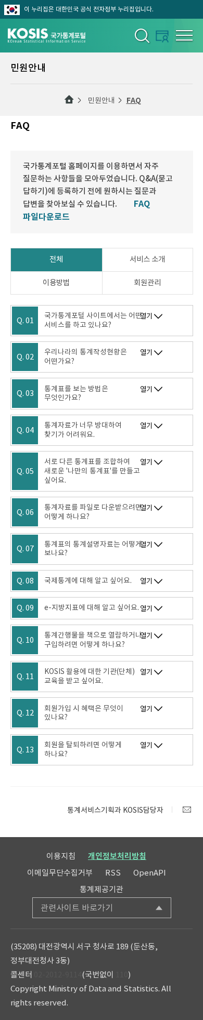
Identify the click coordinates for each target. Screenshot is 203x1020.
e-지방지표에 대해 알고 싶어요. (91, 607)
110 (122, 974)
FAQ (133, 100)
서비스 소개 (147, 259)
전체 (56, 259)
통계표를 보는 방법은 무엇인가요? (76, 394)
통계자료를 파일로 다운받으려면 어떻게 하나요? (93, 512)
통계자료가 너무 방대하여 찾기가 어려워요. (83, 430)
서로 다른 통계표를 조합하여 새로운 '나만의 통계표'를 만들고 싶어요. (92, 471)
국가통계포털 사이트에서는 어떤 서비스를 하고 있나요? (93, 320)
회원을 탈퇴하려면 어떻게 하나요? (83, 749)
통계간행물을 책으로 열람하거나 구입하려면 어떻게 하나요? (93, 640)
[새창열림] (187, 809)
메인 (69, 100)
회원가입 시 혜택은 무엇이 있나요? (83, 713)
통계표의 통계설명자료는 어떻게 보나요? (93, 549)
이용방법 (56, 282)
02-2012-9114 (58, 974)
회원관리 (147, 282)
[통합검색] (141, 35)
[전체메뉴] (184, 35)
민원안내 (101, 100)
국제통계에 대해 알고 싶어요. (88, 580)
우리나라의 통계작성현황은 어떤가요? (85, 357)
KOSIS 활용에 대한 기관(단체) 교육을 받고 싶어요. (89, 676)
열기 (146, 316)
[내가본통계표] (162, 36)
